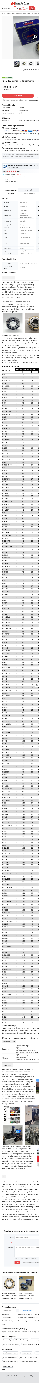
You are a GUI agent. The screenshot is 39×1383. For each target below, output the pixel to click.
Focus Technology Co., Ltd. (23, 1376)
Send (17, 1262)
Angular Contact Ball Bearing (26, 1317)
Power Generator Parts (9, 1362)
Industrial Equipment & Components (16, 13)
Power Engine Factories (10, 1357)
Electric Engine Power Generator (29, 1357)
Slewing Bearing (6, 1317)
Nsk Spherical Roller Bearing (11, 1344)
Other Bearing (7, 1340)
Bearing (28, 13)
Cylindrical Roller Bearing (25, 1314)
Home (3, 13)
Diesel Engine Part (27, 1353)
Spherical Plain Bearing (21, 1340)
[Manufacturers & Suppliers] (19, 3)
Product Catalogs (27, 1310)
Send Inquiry (18, 95)
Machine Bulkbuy (8, 1366)
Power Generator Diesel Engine (28, 1362)
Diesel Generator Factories (10, 1353)
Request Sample (33, 100)
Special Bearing (22, 1321)
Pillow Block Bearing (7, 1321)
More (3, 1324)
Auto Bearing (5, 1314)
